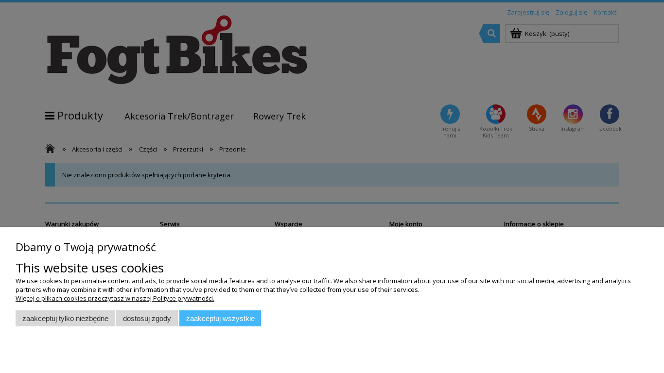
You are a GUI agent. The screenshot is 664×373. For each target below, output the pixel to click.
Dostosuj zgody (147, 318)
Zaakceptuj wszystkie (220, 318)
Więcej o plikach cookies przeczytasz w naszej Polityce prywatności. (115, 298)
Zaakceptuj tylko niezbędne (65, 318)
